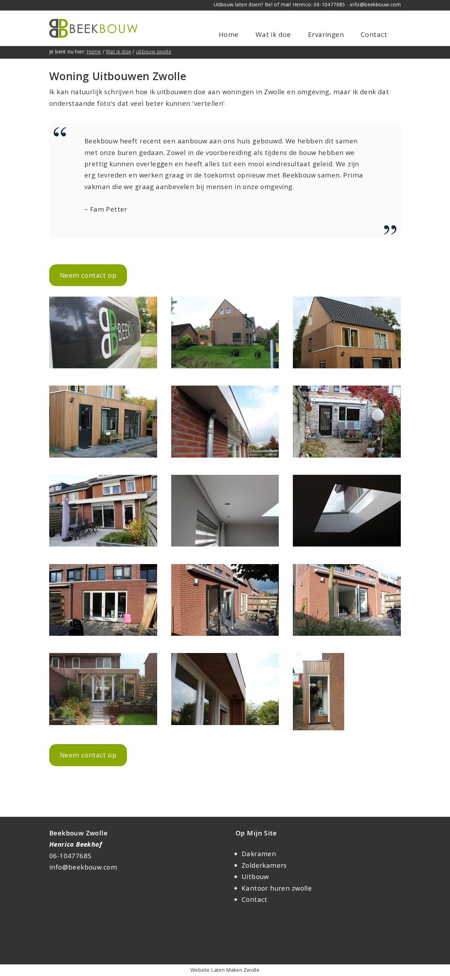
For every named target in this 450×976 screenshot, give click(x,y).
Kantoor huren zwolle (277, 888)
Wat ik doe (273, 34)
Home (229, 34)
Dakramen (259, 853)
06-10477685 (70, 855)
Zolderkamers (264, 865)
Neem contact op (88, 275)
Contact (374, 34)
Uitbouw (255, 876)
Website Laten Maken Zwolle (225, 970)
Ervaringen (326, 34)
